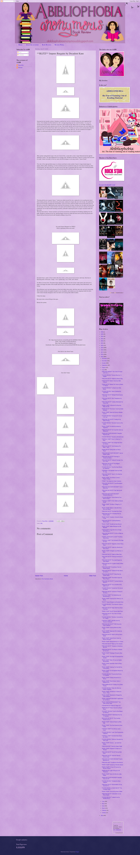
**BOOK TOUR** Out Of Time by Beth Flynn (112, 611)
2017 (102, 352)
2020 (102, 345)
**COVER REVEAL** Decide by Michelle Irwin (112, 436)
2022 (102, 340)
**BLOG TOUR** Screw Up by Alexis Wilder (112, 791)
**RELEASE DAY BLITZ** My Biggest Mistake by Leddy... (111, 464)
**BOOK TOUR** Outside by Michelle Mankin (112, 764)
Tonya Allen (21, 65)
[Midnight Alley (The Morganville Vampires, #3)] (103, 277)
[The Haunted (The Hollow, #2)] (119, 250)
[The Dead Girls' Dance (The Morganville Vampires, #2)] (103, 290)
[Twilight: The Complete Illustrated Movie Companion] (103, 235)
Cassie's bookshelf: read (107, 185)
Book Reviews (46, 45)
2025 (102, 334)
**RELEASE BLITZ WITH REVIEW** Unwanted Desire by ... (110, 494)
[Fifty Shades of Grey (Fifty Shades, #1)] (111, 198)
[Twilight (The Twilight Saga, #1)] (103, 224)
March (103, 808)
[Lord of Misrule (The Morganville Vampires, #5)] (119, 277)
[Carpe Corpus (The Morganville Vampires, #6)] (111, 277)
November (104, 360)
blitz (42, 523)
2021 (102, 343)
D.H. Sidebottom (117, 829)
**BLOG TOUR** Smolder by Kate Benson (112, 524)
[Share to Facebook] (62, 521)
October (104, 363)
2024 (102, 336)
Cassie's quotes (117, 822)
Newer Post (39, 576)
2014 (102, 815)
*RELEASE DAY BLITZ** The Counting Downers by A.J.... (111, 719)
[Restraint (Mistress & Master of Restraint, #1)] (103, 197)
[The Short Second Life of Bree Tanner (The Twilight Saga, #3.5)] (111, 237)
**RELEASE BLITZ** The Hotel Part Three (112, 511)
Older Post (92, 576)
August (104, 367)
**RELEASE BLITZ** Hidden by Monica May (112, 378)
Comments (21, 55)
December (104, 358)
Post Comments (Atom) (47, 579)
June (103, 801)
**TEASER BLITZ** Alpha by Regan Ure (111, 705)
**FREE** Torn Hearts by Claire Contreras (111, 481)
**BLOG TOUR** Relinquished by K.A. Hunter (112, 641)
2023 (102, 338)
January (104, 812)
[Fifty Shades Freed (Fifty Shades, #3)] (111, 211)
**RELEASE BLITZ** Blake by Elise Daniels (112, 643)
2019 (102, 347)
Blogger (77, 851)
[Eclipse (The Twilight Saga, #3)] (119, 211)
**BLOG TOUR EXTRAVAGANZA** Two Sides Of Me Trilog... (111, 702)
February (104, 810)
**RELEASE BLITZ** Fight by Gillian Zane (112, 554)
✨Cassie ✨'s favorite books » (116, 292)
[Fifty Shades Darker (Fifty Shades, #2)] (103, 211)
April (103, 806)
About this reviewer (32, 45)
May (103, 803)
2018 (102, 350)
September (105, 365)
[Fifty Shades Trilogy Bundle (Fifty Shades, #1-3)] (119, 198)
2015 (102, 356)
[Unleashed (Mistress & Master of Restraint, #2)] (111, 288)
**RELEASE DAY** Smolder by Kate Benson (112, 762)
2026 (102, 332)
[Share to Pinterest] (64, 521)
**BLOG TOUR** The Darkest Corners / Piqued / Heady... (111, 478)
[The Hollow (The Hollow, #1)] (111, 250)
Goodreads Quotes (119, 832)
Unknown (20, 67)
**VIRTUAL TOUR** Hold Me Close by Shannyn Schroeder (111, 621)
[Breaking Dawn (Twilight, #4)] (111, 224)
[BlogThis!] (59, 521)
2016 (102, 354)
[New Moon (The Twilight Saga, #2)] (119, 224)
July (103, 369)
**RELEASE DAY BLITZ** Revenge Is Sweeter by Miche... (111, 457)
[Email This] (57, 521)
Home (20, 45)
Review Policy (59, 45)
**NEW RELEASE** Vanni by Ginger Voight (112, 746)
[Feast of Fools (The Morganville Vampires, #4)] (119, 264)
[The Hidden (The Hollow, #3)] (103, 263)
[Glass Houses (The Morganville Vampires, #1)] (111, 264)
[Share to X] (60, 521)
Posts (19, 52)
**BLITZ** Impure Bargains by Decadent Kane (112, 602)
